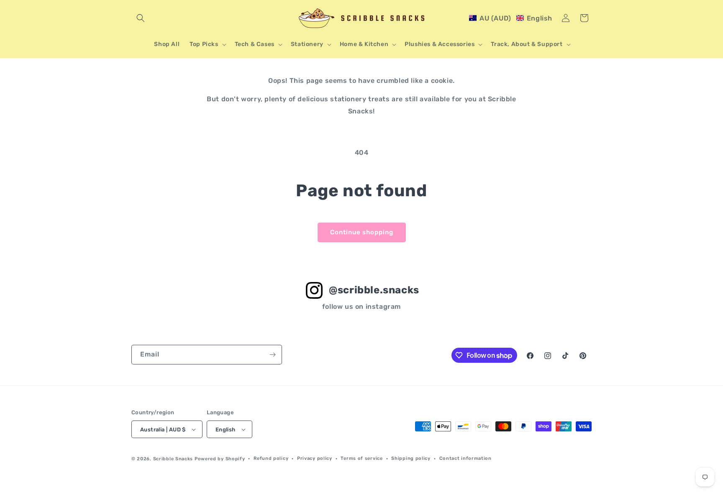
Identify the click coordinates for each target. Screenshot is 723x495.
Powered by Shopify (220, 459)
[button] (140, 18)
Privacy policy (314, 458)
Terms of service (361, 458)
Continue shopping (361, 232)
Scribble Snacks (173, 459)
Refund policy (271, 458)
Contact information (465, 458)
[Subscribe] (272, 354)
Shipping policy (411, 458)
